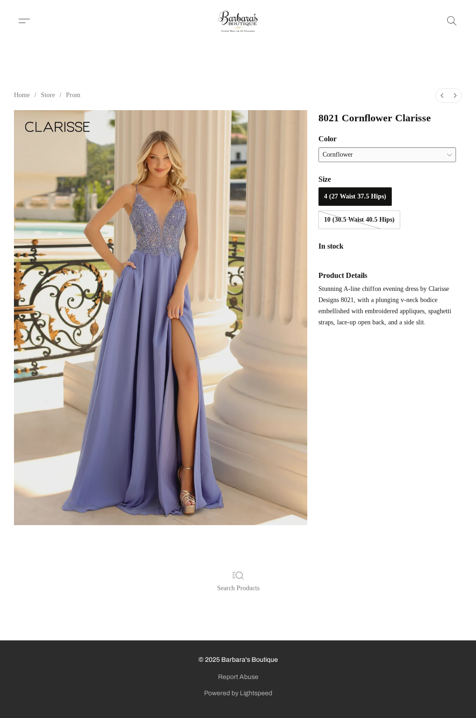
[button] (238, 21)
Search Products (238, 588)
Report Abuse (238, 676)
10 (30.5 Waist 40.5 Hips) (359, 219)
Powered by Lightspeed (238, 693)
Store (48, 95)
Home (22, 95)
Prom (73, 95)
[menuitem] (442, 95)
